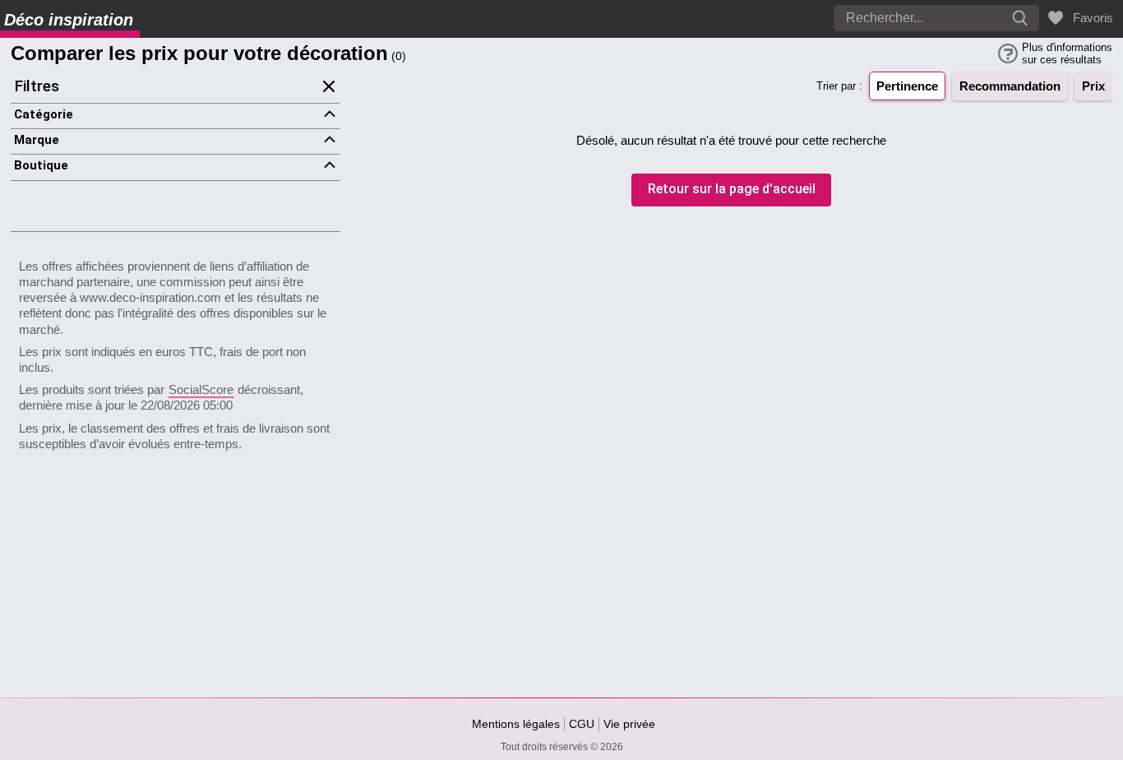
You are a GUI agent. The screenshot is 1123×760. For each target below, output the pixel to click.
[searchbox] (888, 18)
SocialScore (201, 389)
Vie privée (629, 723)
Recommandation (1010, 86)
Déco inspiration (68, 20)
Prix (1093, 86)
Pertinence (907, 86)
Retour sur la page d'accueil (732, 189)
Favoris (1089, 18)
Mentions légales (516, 723)
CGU (581, 723)
